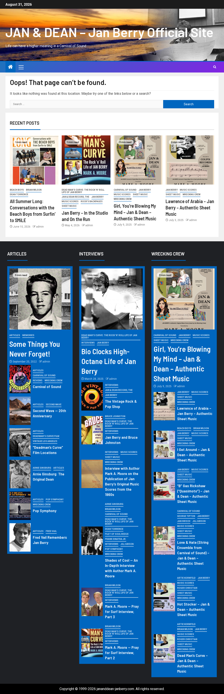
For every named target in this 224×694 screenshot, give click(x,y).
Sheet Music (69, 206)
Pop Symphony (54, 499)
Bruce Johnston (115, 416)
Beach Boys (17, 190)
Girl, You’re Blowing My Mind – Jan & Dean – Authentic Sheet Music (135, 212)
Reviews (37, 380)
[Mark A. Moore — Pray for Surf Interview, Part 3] (92, 602)
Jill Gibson (127, 544)
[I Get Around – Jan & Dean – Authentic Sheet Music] (164, 445)
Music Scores (70, 201)
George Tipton (186, 516)
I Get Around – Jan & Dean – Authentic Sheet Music (193, 454)
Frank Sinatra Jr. (115, 539)
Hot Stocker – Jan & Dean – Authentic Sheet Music (193, 609)
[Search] (214, 67)
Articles (14, 335)
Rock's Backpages (92, 201)
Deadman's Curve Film (46, 436)
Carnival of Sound (125, 190)
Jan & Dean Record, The (75, 197)
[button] (20, 67)
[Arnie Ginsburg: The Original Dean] (20, 474)
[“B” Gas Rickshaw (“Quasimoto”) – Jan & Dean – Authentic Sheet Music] (164, 486)
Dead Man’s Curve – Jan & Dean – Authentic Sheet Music (192, 663)
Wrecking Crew (122, 199)
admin (40, 226)
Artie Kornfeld (186, 578)
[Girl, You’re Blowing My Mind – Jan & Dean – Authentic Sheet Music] (138, 160)
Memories (28, 335)
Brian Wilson (34, 190)
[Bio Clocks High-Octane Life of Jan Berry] (112, 299)
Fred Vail (51, 531)
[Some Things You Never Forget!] (40, 299)
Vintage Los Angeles (45, 441)
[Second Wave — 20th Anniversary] (20, 411)
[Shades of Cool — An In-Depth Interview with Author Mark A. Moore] (92, 541)
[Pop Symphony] (20, 506)
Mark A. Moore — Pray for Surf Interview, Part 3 (122, 611)
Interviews (88, 343)
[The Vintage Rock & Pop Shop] (92, 396)
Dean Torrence (19, 194)
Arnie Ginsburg (42, 468)
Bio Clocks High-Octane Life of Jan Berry (108, 361)
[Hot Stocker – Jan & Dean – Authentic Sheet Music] (164, 597)
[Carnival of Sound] (20, 379)
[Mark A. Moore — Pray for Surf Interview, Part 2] (92, 643)
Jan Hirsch (183, 521)
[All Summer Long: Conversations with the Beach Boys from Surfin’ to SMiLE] (34, 160)
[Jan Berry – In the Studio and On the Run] (86, 160)
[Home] (10, 67)
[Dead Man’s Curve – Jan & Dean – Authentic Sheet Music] (164, 648)
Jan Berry (97, 197)
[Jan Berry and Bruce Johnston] (92, 430)
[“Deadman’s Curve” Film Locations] (20, 442)
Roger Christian (187, 588)
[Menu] (20, 67)
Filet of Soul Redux (116, 534)
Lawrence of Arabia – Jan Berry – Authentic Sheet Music (190, 207)
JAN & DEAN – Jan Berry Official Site (109, 32)
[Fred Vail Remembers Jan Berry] (20, 537)
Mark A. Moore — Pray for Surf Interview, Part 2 (122, 652)
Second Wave (53, 404)
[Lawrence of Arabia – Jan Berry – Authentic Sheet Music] (190, 160)
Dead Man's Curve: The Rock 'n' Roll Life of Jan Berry (83, 191)
